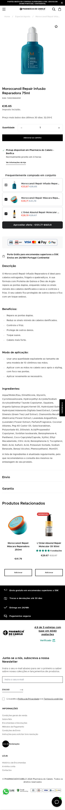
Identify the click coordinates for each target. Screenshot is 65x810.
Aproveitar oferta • (32, 225)
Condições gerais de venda (14, 715)
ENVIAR (5, 690)
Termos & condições (53, 699)
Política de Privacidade (28, 699)
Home (7, 17)
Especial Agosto (22, 17)
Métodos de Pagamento (13, 727)
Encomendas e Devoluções (14, 723)
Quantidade (8, 128)
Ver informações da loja (16, 162)
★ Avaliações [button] (62, 407)
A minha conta (8, 766)
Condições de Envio (11, 730)
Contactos (7, 770)
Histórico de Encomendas (14, 763)
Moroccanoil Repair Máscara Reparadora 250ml (40, 198)
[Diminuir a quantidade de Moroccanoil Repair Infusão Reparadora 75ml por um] (21, 127)
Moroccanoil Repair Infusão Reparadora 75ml (40, 184)
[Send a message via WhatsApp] (6, 791)
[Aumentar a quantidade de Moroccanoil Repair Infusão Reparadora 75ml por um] (59, 127)
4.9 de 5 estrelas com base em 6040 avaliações (47, 631)
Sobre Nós (7, 719)
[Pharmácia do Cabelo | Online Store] (32, 9)
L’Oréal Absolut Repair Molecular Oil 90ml (40, 212)
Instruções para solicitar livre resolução (20, 734)
